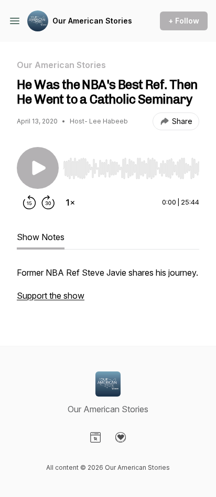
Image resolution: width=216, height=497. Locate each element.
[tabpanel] (108, 289)
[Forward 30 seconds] (48, 202)
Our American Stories (92, 20)
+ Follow (183, 20)
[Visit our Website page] (95, 437)
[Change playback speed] (70, 202)
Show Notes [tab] (40, 237)
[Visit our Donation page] (120, 437)
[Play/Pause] (38, 168)
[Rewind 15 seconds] (29, 202)
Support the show (50, 295)
